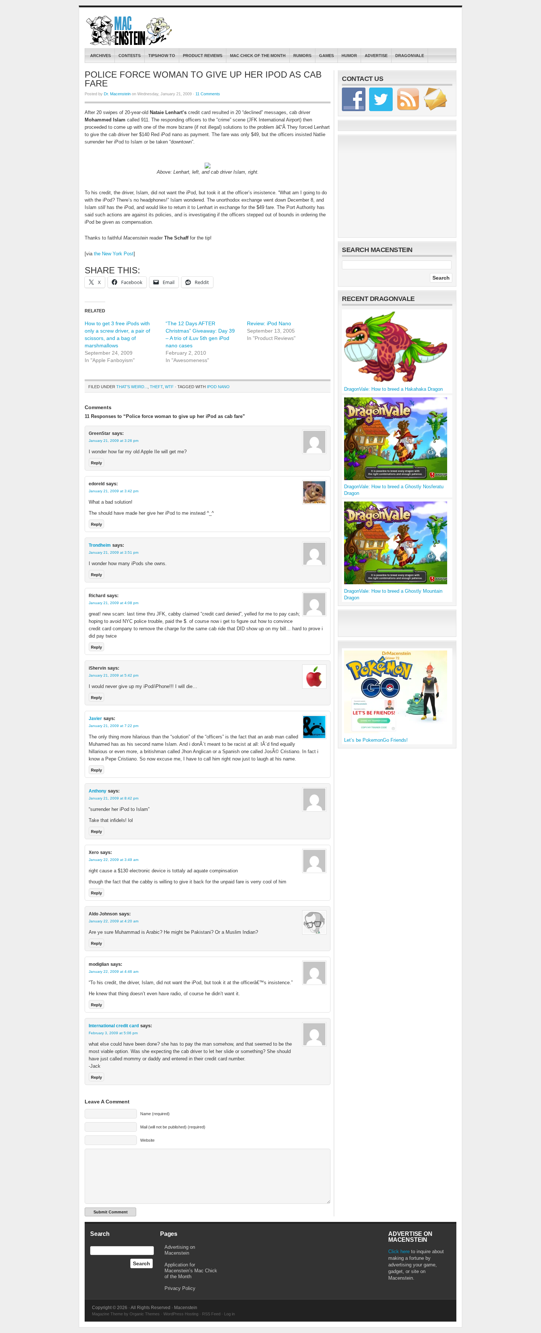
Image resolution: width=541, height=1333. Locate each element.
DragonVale (409, 55)
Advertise (376, 55)
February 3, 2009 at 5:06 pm (113, 1033)
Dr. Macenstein (117, 94)
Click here (399, 1251)
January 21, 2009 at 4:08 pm (113, 603)
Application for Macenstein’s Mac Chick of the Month (191, 1270)
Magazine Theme (107, 1314)
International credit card (114, 1025)
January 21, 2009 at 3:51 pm (113, 552)
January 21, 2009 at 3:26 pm (113, 441)
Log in (229, 1314)
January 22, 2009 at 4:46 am (113, 971)
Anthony (97, 791)
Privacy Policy (180, 1288)
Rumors (302, 55)
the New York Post (114, 253)
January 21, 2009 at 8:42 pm (113, 798)
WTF (169, 386)
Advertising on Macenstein (180, 1250)
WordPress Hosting (180, 1314)
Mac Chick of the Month (258, 55)
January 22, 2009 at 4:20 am (113, 921)
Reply (96, 463)
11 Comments (207, 94)
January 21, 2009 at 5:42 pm (113, 675)
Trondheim (100, 545)
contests (130, 55)
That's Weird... (132, 386)
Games (326, 55)
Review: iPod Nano (269, 323)
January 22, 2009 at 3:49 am (113, 860)
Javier (95, 718)
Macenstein (130, 30)
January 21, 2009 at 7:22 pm (113, 726)
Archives (100, 55)
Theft (156, 386)
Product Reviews (202, 55)
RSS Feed (211, 1314)
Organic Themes (145, 1314)
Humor (349, 55)
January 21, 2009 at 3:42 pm (113, 491)
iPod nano (218, 386)
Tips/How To (161, 55)
